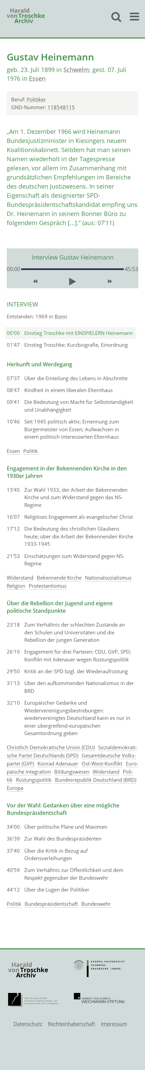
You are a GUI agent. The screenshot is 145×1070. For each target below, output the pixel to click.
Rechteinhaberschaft (71, 1023)
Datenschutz (27, 1023)
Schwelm (76, 70)
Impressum (114, 1023)
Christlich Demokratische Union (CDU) (51, 747)
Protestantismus (47, 585)
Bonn (61, 316)
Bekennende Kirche (59, 577)
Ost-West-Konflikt (102, 763)
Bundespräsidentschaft (51, 903)
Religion (16, 585)
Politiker (36, 99)
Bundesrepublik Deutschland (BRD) (95, 779)
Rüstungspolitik (34, 779)
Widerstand (20, 577)
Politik (30, 450)
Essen (37, 78)
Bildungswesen (71, 771)
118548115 (61, 107)
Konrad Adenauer (57, 763)
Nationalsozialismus (108, 577)
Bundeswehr (96, 903)
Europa (15, 787)
